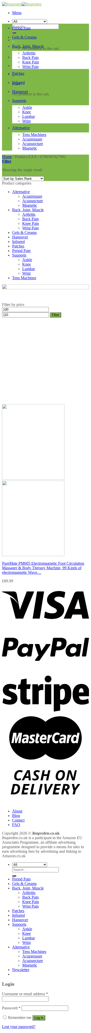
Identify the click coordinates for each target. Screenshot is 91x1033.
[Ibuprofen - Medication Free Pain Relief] (21, 4)
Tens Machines (34, 134)
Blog (16, 815)
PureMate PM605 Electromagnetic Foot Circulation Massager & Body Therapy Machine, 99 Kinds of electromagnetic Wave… (43, 568)
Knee (26, 112)
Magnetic (29, 148)
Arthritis (28, 53)
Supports (19, 100)
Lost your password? (18, 1026)
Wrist (26, 121)
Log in (38, 1018)
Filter (55, 315)
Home (7, 157)
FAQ (16, 825)
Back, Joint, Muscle (28, 46)
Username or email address (25, 994)
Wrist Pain (30, 66)
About (17, 811)
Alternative (21, 128)
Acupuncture (32, 143)
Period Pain (21, 28)
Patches (18, 73)
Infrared (18, 82)
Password (11, 1008)
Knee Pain (30, 62)
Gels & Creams (24, 37)
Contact (18, 820)
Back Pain (30, 57)
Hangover (20, 91)
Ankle (27, 107)
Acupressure (32, 139)
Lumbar (28, 116)
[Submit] (14, 876)
